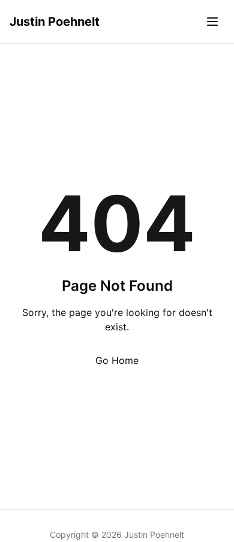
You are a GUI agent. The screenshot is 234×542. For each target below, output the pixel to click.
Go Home (117, 360)
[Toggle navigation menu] (212, 22)
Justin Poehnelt (55, 21)
